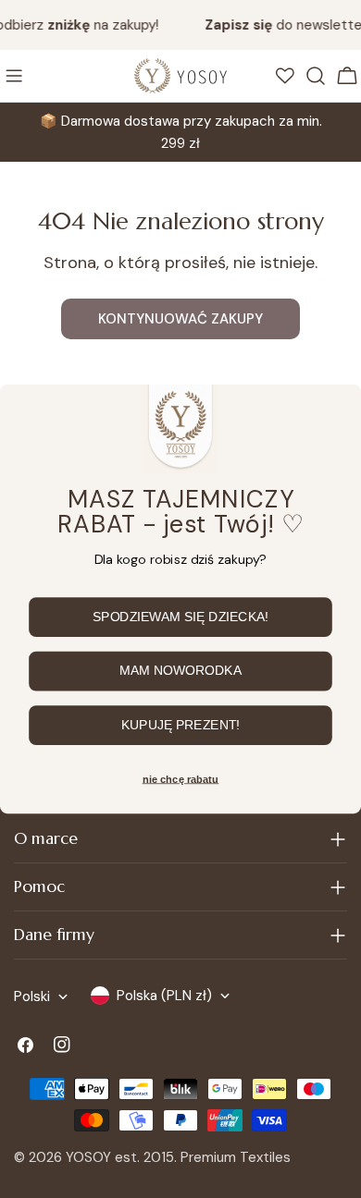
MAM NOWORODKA (180, 671)
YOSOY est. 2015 (120, 1157)
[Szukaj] (316, 75)
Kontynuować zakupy (180, 319)
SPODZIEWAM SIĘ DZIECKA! (180, 617)
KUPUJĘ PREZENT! (181, 725)
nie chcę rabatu (181, 779)
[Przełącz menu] (14, 75)
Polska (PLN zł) (164, 995)
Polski (32, 996)
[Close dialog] (337, 407)
